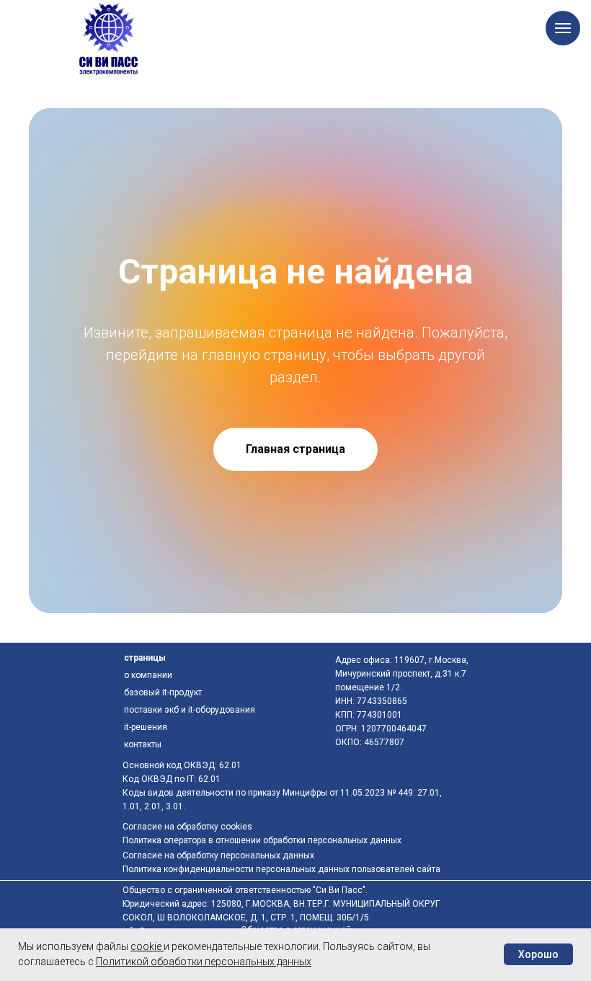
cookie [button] (147, 946)
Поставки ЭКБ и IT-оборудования (189, 710)
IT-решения (145, 727)
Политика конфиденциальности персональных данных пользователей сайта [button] (281, 869)
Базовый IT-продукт (163, 692)
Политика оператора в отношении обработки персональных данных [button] (262, 840)
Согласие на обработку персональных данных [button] (218, 855)
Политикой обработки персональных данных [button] (203, 961)
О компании (148, 675)
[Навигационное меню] (563, 28)
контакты (142, 744)
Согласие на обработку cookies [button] (187, 827)
